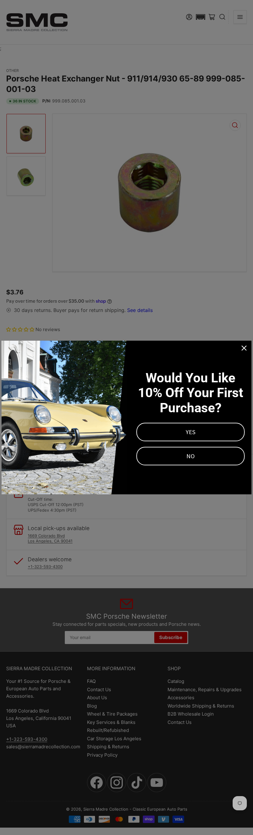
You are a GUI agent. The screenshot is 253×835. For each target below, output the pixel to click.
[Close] (244, 348)
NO (190, 456)
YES (190, 432)
